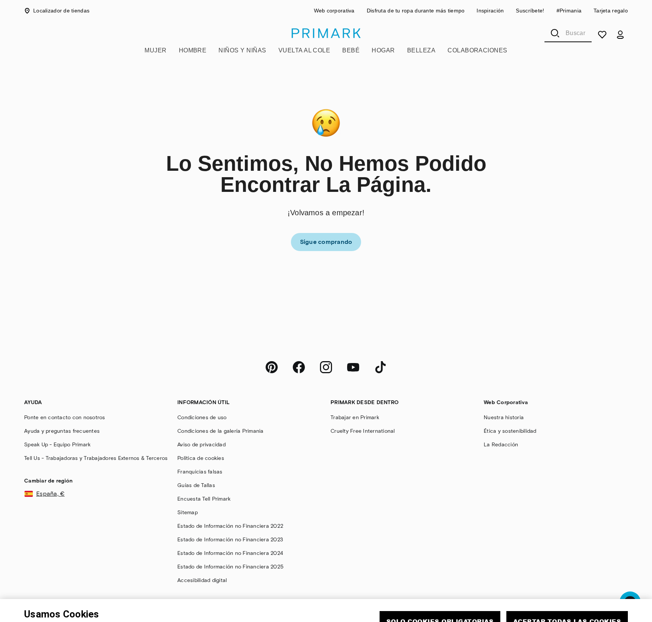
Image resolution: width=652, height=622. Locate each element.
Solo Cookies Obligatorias (440, 588)
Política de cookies (121, 612)
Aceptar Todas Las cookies (567, 588)
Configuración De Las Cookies (504, 609)
